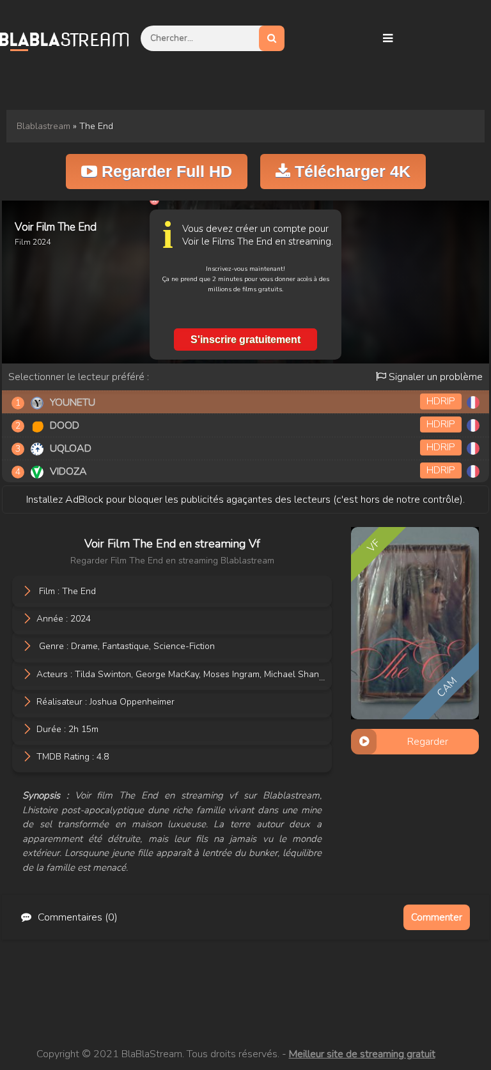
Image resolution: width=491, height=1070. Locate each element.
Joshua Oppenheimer (132, 701)
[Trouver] (271, 38)
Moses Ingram (231, 674)
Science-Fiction (184, 646)
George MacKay (167, 674)
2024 (80, 619)
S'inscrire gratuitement (245, 339)
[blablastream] (70, 38)
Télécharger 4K (350, 171)
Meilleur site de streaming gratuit (362, 1054)
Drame (84, 646)
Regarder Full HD (164, 171)
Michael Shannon (299, 674)
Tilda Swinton (103, 674)
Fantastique (125, 646)
